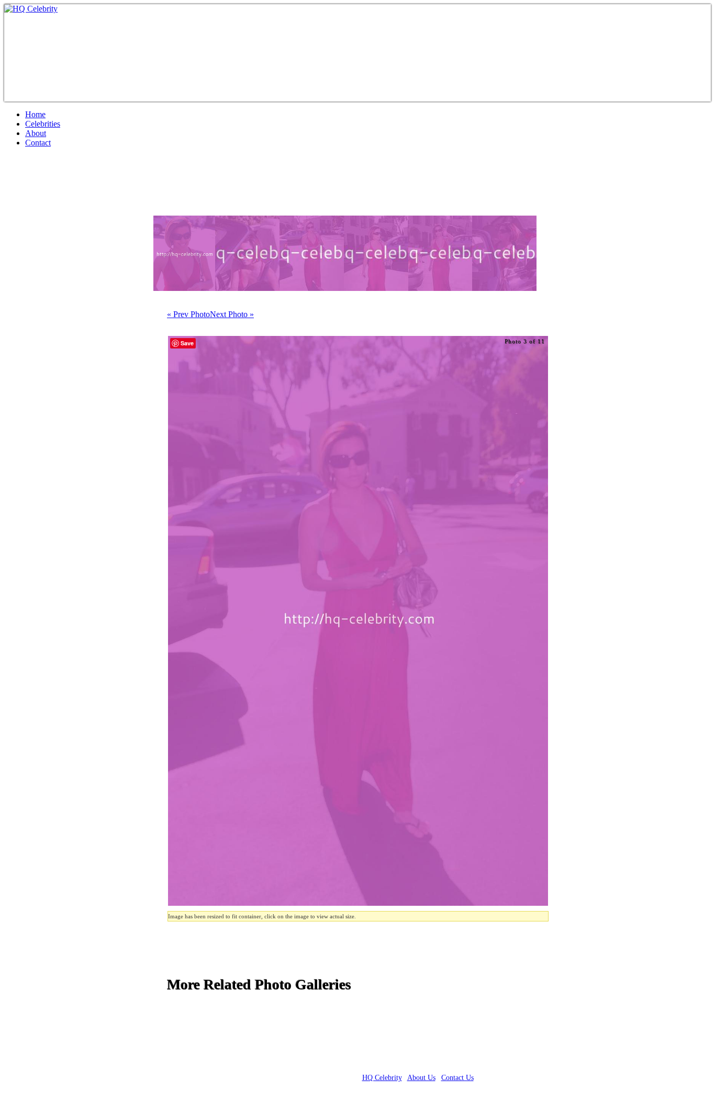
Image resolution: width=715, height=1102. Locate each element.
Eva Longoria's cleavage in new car (130, 185)
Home (35, 114)
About (35, 133)
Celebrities (42, 123)
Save (187, 343)
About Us (421, 1078)
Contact (38, 142)
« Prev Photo (188, 314)
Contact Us (457, 1078)
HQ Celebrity (382, 1078)
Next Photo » (232, 314)
